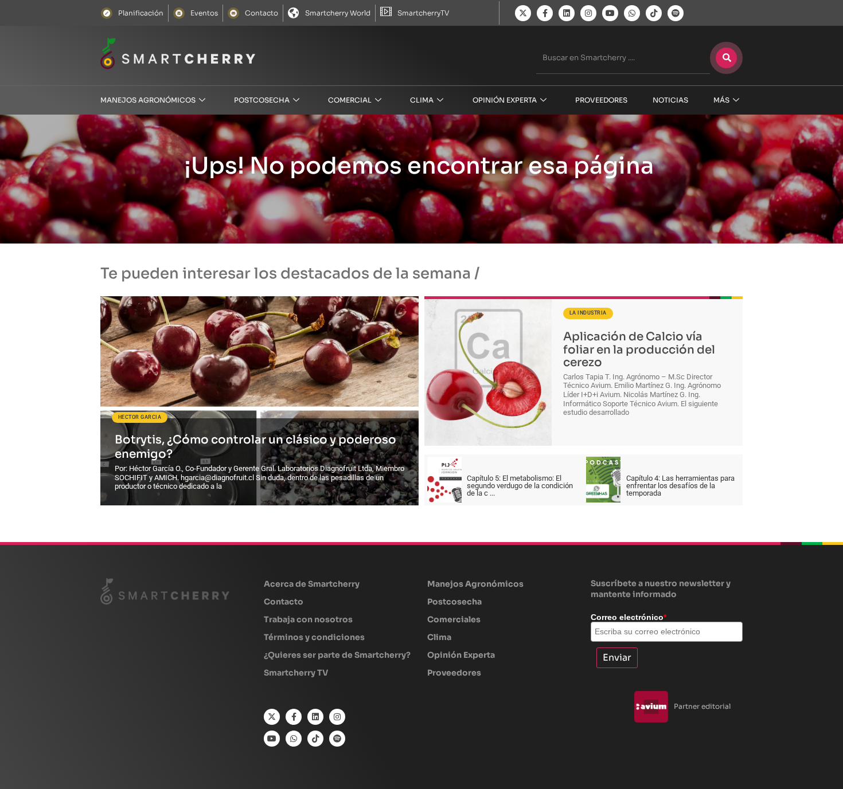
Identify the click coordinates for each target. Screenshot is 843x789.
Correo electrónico (628, 617)
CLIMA (422, 100)
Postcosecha (262, 100)
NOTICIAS (670, 100)
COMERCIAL (350, 100)
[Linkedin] (567, 13)
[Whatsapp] (632, 13)
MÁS (721, 100)
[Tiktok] (654, 13)
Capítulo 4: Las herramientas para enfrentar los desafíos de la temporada (680, 485)
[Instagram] (588, 13)
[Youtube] (610, 13)
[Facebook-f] (545, 13)
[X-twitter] (523, 13)
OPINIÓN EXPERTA (505, 100)
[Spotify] (676, 13)
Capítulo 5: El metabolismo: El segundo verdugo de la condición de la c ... (520, 485)
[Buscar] (726, 58)
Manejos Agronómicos (148, 100)
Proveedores (601, 100)
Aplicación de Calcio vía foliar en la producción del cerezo (639, 349)
